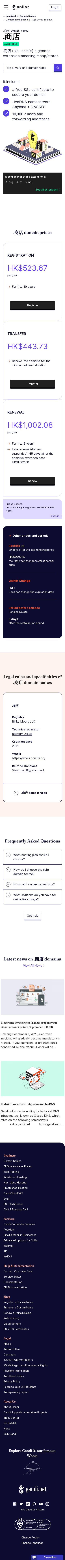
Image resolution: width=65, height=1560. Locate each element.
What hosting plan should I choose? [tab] (31, 857)
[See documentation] (22, 546)
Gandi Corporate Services (19, 1224)
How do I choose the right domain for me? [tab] (31, 872)
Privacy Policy (12, 1381)
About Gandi (11, 1406)
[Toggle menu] (6, 7)
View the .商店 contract (28, 770)
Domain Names (28, 16)
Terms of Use (12, 1349)
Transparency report (16, 1392)
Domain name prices (17, 19)
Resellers (9, 1229)
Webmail (9, 1245)
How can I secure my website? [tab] (34, 884)
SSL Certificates (13, 1204)
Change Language (32, 1542)
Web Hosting (11, 1171)
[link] (15, 1504)
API (5, 1251)
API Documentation (15, 1287)
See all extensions (47, 189)
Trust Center (11, 1417)
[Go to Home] (20, 7)
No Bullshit (10, 1423)
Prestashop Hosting (16, 1187)
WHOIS (8, 1256)
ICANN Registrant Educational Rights (26, 1365)
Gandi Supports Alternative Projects (25, 1412)
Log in (55, 7)
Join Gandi (10, 1433)
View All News (32, 965)
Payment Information (16, 1370)
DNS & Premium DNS (16, 1209)
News (7, 1428)
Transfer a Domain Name (18, 1307)
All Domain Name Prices (18, 1166)
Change (55, 516)
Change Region (30, 1537)
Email (7, 1198)
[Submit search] (58, 68)
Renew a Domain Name (17, 1312)
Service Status (12, 1276)
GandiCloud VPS (13, 1193)
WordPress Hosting (15, 1177)
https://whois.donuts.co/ (28, 758)
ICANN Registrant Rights (18, 1359)
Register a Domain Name (18, 1302)
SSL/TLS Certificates (16, 1329)
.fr (20, 182)
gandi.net (11, 16)
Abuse (7, 1343)
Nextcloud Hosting (15, 1182)
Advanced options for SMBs (21, 1240)
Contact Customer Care (18, 1271)
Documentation (13, 1281)
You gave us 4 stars (32, 1509)
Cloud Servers (12, 1323)
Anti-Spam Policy (14, 1376)
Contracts (10, 1354)
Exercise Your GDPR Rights (20, 1386)
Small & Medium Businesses (20, 1234)
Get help (32, 915)
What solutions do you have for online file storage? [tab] (34, 897)
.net (30, 182)
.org (10, 182)
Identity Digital (22, 733)
